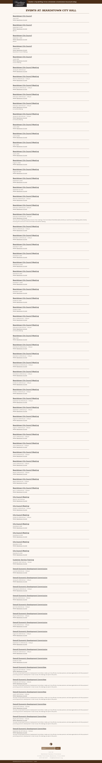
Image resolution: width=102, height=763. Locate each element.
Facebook (51, 744)
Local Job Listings (72, 2)
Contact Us (64, 2)
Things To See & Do (45, 2)
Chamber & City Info (34, 2)
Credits (35, 761)
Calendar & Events (55, 2)
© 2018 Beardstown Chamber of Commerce (23, 761)
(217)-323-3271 (43, 758)
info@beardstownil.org (56, 758)
